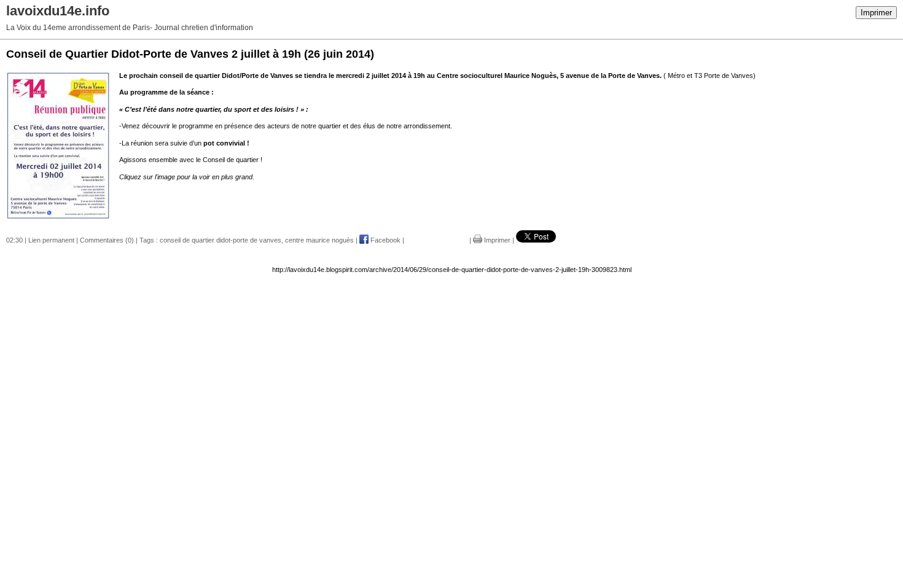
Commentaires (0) (107, 240)
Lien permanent (51, 240)
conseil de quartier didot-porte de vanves (220, 240)
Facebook (385, 240)
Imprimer (876, 12)
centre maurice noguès (319, 240)
